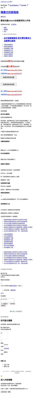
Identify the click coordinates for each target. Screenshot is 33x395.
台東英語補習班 (8, 234)
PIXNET (7, 371)
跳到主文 (3, 16)
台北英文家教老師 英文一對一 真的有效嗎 (16, 231)
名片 (5, 31)
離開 (9, 391)
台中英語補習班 (8, 236)
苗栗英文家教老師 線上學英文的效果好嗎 (15, 221)
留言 (14, 285)
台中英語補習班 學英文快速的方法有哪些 (15, 225)
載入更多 (3, 296)
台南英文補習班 (8, 54)
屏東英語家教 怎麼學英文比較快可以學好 (15, 219)
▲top (2, 293)
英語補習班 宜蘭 (8, 48)
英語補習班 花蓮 (8, 238)
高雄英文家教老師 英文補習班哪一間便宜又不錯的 (18, 227)
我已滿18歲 (4, 391)
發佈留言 (3, 305)
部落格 (6, 29)
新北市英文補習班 (9, 245)
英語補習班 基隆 (8, 52)
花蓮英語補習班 (8, 44)
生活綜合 (13, 24)
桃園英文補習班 (8, 56)
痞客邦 (11, 285)
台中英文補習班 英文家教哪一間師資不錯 (15, 229)
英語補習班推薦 (8, 241)
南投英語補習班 (8, 46)
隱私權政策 (28, 371)
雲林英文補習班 (8, 243)
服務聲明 (17, 373)
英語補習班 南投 (8, 240)
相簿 (5, 27)
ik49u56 (3, 276)
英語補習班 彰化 (8, 50)
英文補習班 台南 (8, 247)
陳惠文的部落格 (10, 12)
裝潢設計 (13, 290)
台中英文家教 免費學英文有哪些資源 (14, 223)
